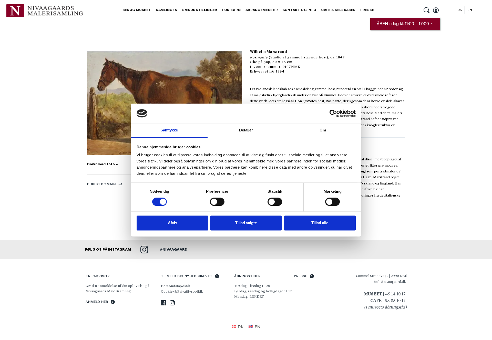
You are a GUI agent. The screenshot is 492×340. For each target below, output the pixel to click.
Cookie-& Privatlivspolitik (182, 291)
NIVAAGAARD (174, 249)
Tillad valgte (246, 223)
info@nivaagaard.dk (390, 281)
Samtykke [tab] (169, 130)
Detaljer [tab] (246, 130)
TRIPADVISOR (98, 276)
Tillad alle (319, 223)
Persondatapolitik (175, 286)
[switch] (217, 202)
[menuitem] (136, 10)
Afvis (172, 223)
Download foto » (102, 164)
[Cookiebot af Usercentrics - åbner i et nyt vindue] (333, 113)
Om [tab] (323, 130)
